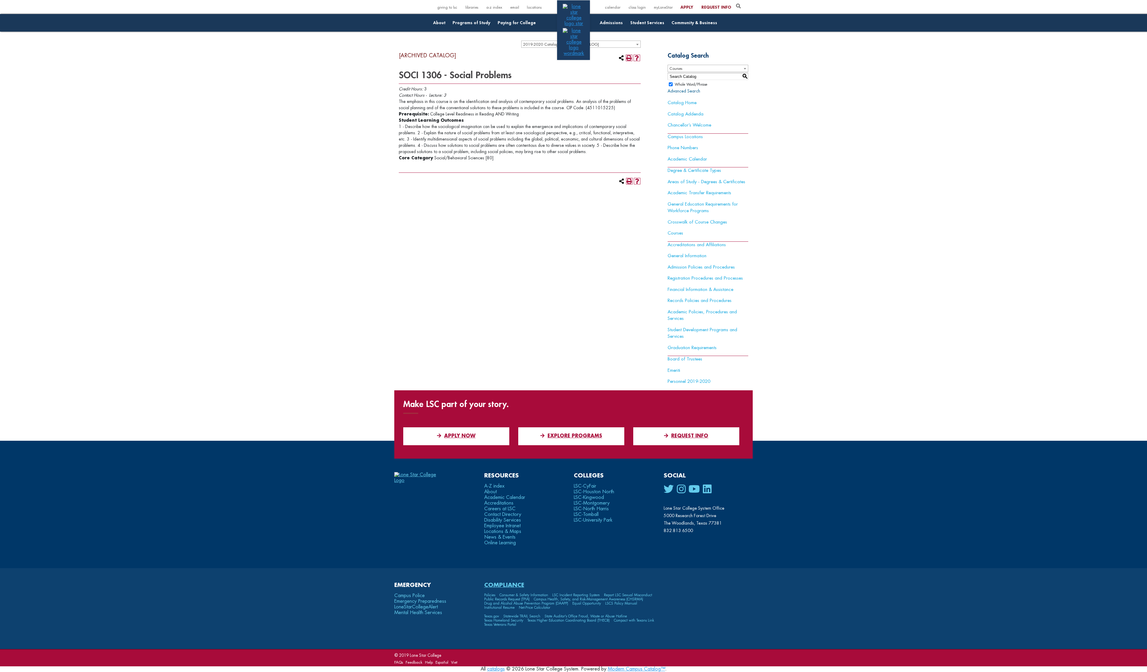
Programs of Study (471, 23)
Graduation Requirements (692, 348)
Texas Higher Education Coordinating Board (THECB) (569, 620)
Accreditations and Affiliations (697, 245)
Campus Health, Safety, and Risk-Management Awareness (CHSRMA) (588, 599)
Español (442, 662)
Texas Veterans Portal (500, 624)
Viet (454, 662)
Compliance (504, 585)
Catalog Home (682, 103)
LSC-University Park (593, 520)
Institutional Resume (499, 607)
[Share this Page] (621, 58)
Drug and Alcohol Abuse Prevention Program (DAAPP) (526, 603)
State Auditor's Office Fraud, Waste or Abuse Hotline (586, 616)
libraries (471, 7)
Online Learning (500, 542)
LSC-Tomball (586, 514)
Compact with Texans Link (634, 620)
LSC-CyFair (585, 486)
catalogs (496, 669)
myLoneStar (663, 7)
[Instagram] (681, 489)
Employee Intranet (502, 525)
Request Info (716, 7)
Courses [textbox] (675, 68)
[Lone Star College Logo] (420, 480)
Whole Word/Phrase (691, 84)
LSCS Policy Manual (621, 603)
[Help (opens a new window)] (637, 58)
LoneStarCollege (416, 607)
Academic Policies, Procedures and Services (702, 315)
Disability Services (502, 520)
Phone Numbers (683, 148)
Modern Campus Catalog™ (636, 669)
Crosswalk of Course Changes (697, 222)
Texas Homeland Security (503, 620)
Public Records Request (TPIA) (507, 599)
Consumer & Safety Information (523, 595)
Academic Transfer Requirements (699, 193)
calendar (612, 7)
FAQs (398, 662)
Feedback (414, 662)
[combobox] (708, 68)
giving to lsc (447, 7)
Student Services (647, 23)
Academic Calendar (687, 159)
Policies (489, 595)
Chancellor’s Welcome (689, 125)
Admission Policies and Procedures (701, 267)
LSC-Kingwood (589, 497)
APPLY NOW (460, 436)
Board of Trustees (685, 359)
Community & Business (694, 23)
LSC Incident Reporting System (576, 595)
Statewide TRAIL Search (521, 616)
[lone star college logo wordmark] (574, 53)
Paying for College (517, 23)
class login (637, 7)
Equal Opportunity (586, 603)
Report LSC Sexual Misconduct (628, 595)
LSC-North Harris (591, 508)
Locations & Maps (502, 531)
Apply (686, 7)
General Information (687, 256)
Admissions (611, 23)
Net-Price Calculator (534, 607)
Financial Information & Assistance (700, 289)
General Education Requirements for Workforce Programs (703, 207)
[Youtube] (694, 489)
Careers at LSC (500, 508)
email (514, 7)
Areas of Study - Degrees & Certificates (706, 182)
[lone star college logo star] (574, 23)
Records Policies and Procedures (700, 300)
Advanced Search (684, 91)
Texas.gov (491, 616)
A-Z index (494, 486)
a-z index (494, 7)
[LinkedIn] (707, 489)
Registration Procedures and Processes (705, 278)
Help (429, 662)
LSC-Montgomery (592, 503)
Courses (675, 233)
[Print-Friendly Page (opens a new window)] (629, 58)
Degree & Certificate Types (694, 170)
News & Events (500, 537)
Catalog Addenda (685, 114)
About (439, 23)
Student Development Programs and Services (702, 333)
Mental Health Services (418, 612)
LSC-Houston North (594, 491)
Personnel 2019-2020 (689, 381)
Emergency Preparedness (420, 601)
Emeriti (674, 370)
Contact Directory (502, 514)
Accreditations (498, 503)
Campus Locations (685, 137)
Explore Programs (575, 436)
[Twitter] (669, 489)
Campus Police (409, 595)
